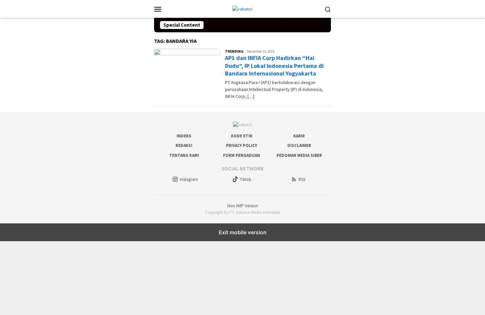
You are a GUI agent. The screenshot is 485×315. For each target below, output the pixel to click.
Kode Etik (241, 136)
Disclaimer (299, 145)
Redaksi (184, 145)
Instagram (189, 179)
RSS (302, 179)
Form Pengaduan (241, 155)
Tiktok (245, 179)
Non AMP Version (242, 206)
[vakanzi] (242, 9)
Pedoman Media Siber (299, 155)
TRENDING (234, 51)
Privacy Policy (241, 145)
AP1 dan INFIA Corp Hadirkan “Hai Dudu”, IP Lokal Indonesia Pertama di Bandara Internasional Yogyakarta (274, 65)
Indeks (184, 136)
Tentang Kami (184, 155)
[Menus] (157, 9)
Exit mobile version (243, 232)
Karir (299, 136)
